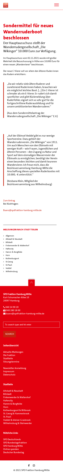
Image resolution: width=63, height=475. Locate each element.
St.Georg (9, 261)
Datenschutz (9, 374)
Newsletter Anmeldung (14, 368)
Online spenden (11, 449)
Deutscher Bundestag (13, 452)
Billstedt (9, 242)
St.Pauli (9, 265)
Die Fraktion (9, 355)
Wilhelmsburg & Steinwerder (17, 423)
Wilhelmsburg (11, 271)
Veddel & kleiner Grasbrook (17, 419)
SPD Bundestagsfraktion (15, 442)
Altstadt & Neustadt (14, 239)
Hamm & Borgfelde (14, 252)
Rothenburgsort (12, 258)
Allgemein (10, 236)
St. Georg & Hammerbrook (16, 413)
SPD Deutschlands (12, 439)
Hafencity (10, 248)
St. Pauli (7, 416)
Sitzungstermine (11, 361)
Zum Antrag (9, 200)
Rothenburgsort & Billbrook (17, 410)
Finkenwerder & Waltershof (17, 245)
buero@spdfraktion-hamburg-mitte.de (25, 313)
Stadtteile (8, 358)
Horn (8, 255)
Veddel (8, 268)
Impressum (8, 371)
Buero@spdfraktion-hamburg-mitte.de (22, 210)
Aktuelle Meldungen (13, 351)
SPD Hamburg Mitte (13, 445)
